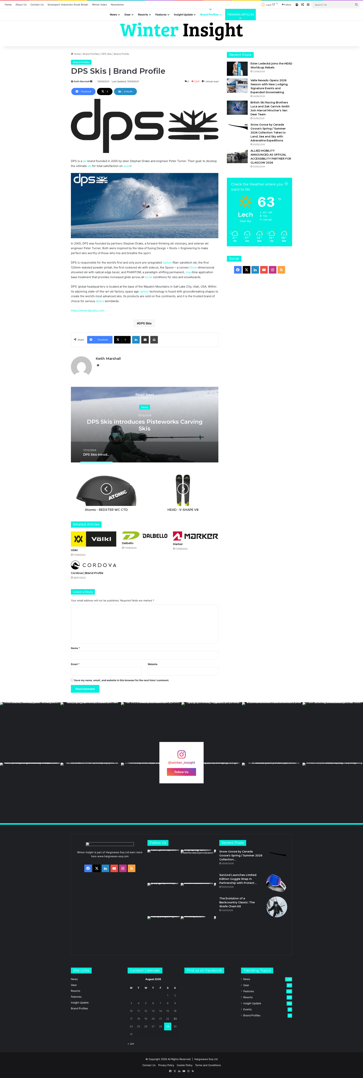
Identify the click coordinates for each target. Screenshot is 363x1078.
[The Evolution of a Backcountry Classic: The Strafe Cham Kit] (276, 907)
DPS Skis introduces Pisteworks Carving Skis (144, 425)
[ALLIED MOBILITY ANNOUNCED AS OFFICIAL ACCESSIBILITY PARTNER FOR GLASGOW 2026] (237, 156)
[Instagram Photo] (30, 732)
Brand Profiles (209, 14)
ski (85, 161)
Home (8, 4)
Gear (127, 14)
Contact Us (37, 4)
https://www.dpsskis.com (87, 310)
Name (75, 648)
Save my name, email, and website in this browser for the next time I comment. (121, 680)
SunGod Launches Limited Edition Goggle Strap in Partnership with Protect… (238, 879)
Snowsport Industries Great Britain (67, 4)
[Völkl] (93, 539)
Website (152, 664)
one (188, 272)
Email (75, 664)
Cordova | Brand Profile (87, 573)
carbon (167, 262)
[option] (144, 424)
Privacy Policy (166, 1065)
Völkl (74, 550)
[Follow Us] (181, 756)
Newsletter (117, 4)
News (113, 14)
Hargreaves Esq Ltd (206, 1059)
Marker (178, 544)
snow (127, 166)
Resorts (143, 14)
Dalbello (127, 543)
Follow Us (181, 772)
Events (247, 1009)
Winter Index (99, 4)
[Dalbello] (144, 535)
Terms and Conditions (208, 1065)
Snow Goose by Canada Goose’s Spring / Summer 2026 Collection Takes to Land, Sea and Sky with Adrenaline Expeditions (268, 132)
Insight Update (183, 14)
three (193, 267)
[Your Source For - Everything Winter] (181, 31)
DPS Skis (145, 323)
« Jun (131, 1043)
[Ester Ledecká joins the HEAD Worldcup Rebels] (237, 69)
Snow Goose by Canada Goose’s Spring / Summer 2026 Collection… (240, 855)
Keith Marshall (81, 81)
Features (161, 14)
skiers (100, 301)
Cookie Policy (184, 1065)
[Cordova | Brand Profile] (93, 565)
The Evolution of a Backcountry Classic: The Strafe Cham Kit (237, 902)
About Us (21, 4)
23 (175, 1018)
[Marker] (195, 536)
